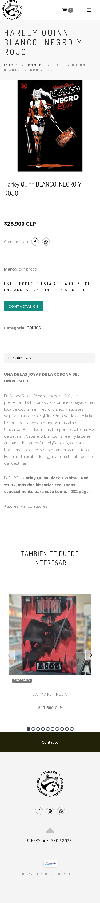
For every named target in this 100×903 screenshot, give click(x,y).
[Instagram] (50, 811)
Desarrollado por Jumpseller (49, 874)
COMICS (36, 65)
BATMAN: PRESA (50, 694)
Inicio (11, 65)
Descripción (19, 358)
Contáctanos (24, 306)
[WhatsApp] (61, 811)
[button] (28, 729)
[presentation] (9, 655)
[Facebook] (35, 241)
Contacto (50, 742)
